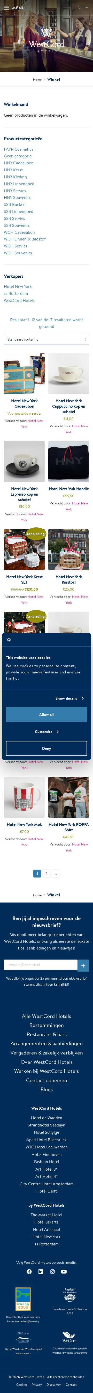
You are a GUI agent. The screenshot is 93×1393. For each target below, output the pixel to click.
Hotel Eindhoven (47, 1154)
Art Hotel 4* (46, 1176)
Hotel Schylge (46, 1132)
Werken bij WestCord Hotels (46, 1070)
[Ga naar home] (46, 39)
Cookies (21, 1385)
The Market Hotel (46, 1215)
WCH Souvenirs (18, 253)
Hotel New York (18, 286)
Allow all (46, 714)
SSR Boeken (15, 204)
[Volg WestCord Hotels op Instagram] (52, 1272)
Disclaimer (54, 1385)
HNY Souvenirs (17, 197)
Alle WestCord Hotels (46, 1015)
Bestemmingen (46, 1024)
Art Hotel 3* (46, 1169)
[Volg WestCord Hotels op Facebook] (29, 1272)
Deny (46, 748)
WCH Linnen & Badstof (25, 239)
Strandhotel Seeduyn (46, 1125)
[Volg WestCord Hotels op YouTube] (64, 1272)
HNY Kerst (13, 170)
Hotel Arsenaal (46, 1229)
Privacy (37, 1385)
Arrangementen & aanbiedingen (47, 1043)
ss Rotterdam (16, 293)
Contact (71, 1385)
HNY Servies (15, 191)
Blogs (47, 1089)
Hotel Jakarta (46, 1222)
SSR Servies (14, 218)
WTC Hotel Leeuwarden (47, 1147)
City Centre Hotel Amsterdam (47, 1184)
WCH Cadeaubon (19, 232)
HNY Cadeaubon (19, 163)
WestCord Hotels (19, 300)
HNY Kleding (15, 177)
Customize (43, 731)
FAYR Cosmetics (18, 149)
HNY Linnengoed (19, 184)
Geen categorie (18, 156)
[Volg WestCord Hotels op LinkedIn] (40, 1272)
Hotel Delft (46, 1191)
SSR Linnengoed (18, 211)
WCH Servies (15, 246)
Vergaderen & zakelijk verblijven (46, 1052)
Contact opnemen (46, 1080)
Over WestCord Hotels (47, 1061)
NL (80, 7)
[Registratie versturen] (83, 966)
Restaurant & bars (47, 1034)
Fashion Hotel (46, 1161)
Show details (66, 698)
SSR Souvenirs (17, 225)
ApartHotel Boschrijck (46, 1139)
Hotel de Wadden (46, 1118)
